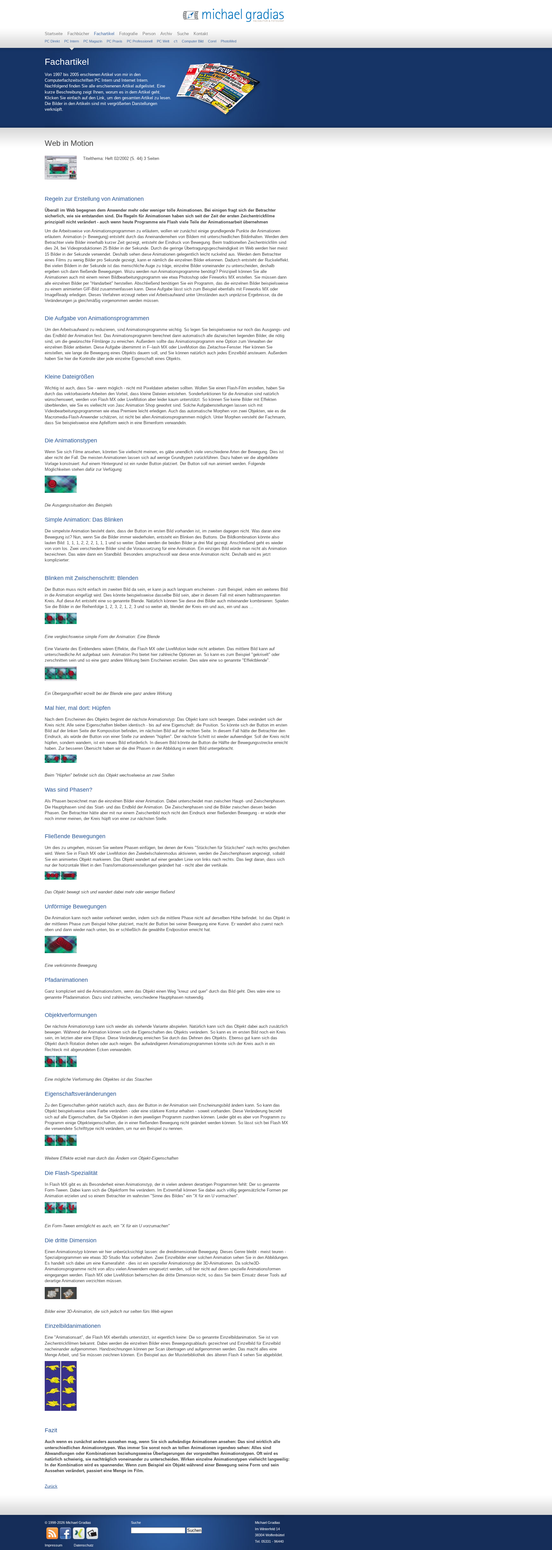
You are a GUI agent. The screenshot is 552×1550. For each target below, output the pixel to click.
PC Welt (163, 41)
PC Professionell (139, 41)
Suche (183, 33)
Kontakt (201, 33)
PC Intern (71, 41)
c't (175, 41)
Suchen (194, 1530)
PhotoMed (228, 41)
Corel (212, 41)
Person (149, 33)
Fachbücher (78, 33)
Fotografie (128, 33)
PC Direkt (52, 41)
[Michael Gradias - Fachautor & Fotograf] (233, 21)
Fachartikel (104, 33)
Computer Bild (192, 41)
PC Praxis (114, 41)
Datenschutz (84, 1545)
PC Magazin (92, 41)
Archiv (166, 33)
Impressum (53, 1545)
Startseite (54, 33)
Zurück (51, 1486)
